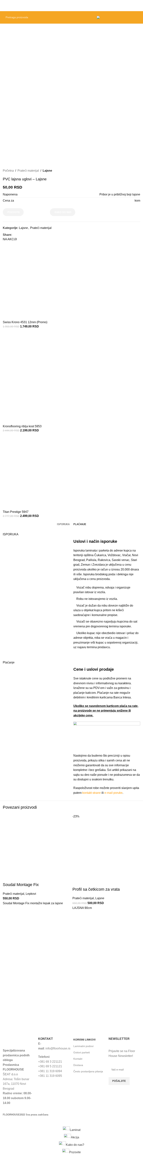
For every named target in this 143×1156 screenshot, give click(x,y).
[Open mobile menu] (138, 5)
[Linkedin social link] (27, 234)
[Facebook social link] (14, 234)
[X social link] (18, 234)
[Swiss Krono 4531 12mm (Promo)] (40, 282)
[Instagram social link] (121, 1106)
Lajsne (47, 170)
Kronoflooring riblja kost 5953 (22, 426)
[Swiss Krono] (107, 1004)
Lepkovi (31, 893)
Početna (8, 170)
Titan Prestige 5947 (15, 511)
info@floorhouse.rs (57, 1048)
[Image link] (18, 1040)
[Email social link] (23, 234)
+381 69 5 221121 (50, 1066)
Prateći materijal (28, 170)
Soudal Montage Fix (21, 884)
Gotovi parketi (81, 1052)
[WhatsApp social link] (31, 234)
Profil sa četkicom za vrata (96, 889)
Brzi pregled (7, 915)
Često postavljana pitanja (88, 1071)
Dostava (78, 1065)
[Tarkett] (36, 1004)
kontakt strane (91, 792)
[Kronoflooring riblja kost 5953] (49, 377)
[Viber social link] (36, 234)
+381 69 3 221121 (50, 1061)
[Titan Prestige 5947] (40, 472)
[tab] (63, 524)
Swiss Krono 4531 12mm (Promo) (25, 322)
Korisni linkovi (84, 1039)
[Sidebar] (4, 1121)
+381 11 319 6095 (50, 1075)
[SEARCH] (89, 17)
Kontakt (77, 1058)
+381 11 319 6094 (50, 1071)
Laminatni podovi (83, 1046)
